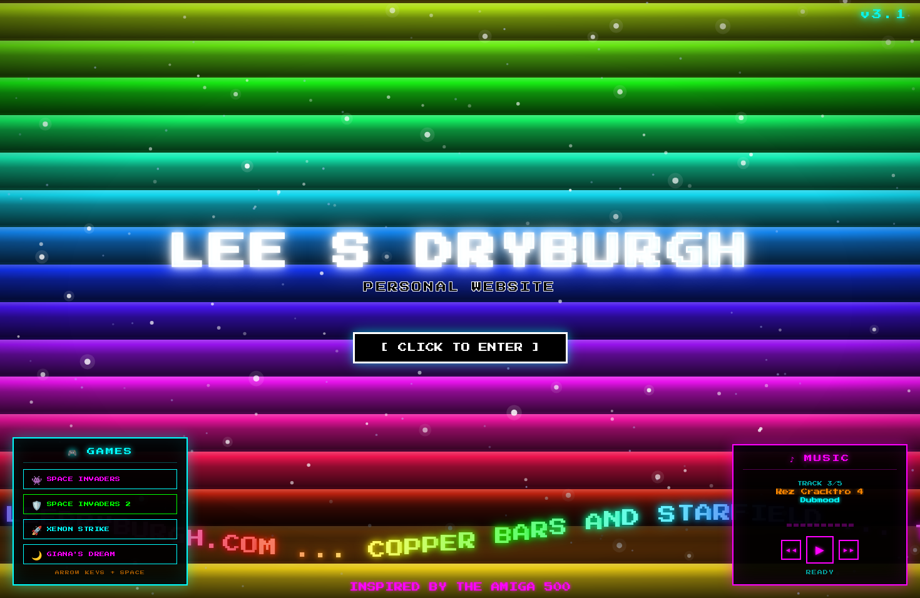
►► (848, 550)
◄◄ (791, 550)
